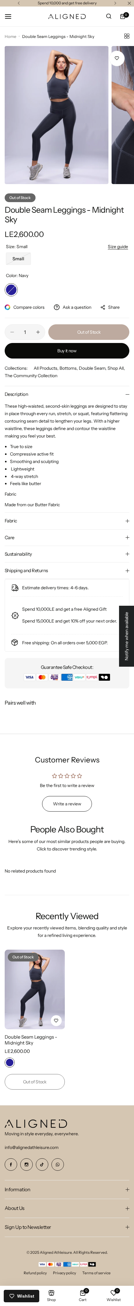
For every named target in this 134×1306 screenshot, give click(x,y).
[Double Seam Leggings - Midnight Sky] (35, 989)
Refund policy (35, 1273)
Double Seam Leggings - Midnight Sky (31, 1040)
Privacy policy (64, 1273)
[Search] (109, 16)
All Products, (47, 368)
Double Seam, (93, 368)
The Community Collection (31, 375)
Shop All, (116, 368)
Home (10, 36)
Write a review (67, 804)
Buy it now (67, 351)
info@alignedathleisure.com (32, 1147)
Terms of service (96, 1273)
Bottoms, (69, 368)
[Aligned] (67, 16)
